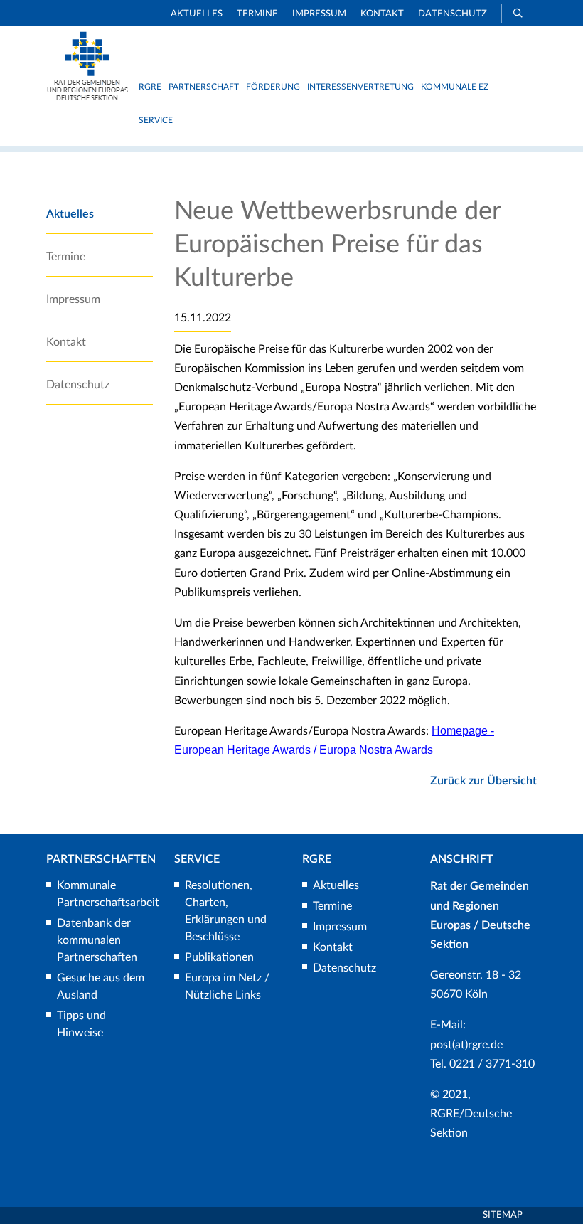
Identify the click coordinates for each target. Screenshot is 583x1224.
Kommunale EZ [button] (454, 87)
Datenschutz (452, 13)
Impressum (319, 13)
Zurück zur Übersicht (483, 781)
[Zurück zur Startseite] (87, 97)
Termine (257, 13)
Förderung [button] (273, 87)
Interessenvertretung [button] (360, 87)
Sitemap (503, 1215)
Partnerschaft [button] (204, 87)
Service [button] (156, 120)
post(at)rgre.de (466, 1044)
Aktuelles (197, 13)
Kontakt (382, 13)
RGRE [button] (150, 87)
